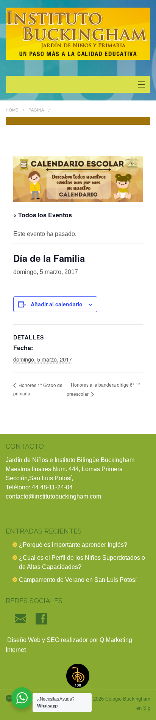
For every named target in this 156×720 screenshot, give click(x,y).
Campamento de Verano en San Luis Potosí (78, 580)
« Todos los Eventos (42, 214)
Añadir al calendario (57, 304)
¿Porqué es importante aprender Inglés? (73, 545)
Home (12, 110)
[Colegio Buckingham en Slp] (78, 34)
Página (36, 110)
